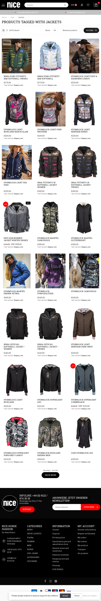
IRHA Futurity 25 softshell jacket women (47, 184)
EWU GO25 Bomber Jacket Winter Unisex (16, 239)
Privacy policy (58, 537)
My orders (82, 537)
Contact (55, 529)
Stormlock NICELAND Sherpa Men (48, 454)
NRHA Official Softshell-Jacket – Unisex (48, 346)
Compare (82, 549)
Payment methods (60, 555)
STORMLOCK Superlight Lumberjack (83, 401)
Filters (90, 30)
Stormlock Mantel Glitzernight (82, 239)
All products (83, 553)
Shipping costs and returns (60, 560)
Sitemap (56, 565)
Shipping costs (18, 85)
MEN (29, 545)
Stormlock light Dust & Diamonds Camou (84, 77)
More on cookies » (90, 596)
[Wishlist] (88, 4)
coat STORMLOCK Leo (82, 453)
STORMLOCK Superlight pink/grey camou (16, 454)
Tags (12, 17)
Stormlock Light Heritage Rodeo (80, 130)
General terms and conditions (60, 549)
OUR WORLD (57, 569)
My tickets (82, 541)
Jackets (21, 17)
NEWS (30, 529)
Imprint (56, 533)
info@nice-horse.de (12, 559)
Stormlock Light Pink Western (49, 130)
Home (4, 17)
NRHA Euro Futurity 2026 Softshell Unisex (16, 77)
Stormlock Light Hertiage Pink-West (82, 345)
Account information (87, 529)
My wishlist (83, 545)
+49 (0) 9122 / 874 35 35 (14, 550)
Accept (65, 595)
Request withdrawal (86, 533)
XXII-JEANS (32, 553)
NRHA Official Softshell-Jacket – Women (14, 346)
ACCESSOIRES (33, 557)
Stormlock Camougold (83, 291)
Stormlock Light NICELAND (13, 401)
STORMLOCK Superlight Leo (49, 401)
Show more (50, 475)
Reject (77, 595)
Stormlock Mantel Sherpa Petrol (14, 292)
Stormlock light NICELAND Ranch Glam (16, 130)
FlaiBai (30, 537)
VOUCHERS (32, 561)
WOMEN (30, 541)
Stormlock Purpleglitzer (45, 292)
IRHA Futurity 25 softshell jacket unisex (81, 184)
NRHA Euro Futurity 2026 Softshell (48, 77)
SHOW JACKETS (34, 533)
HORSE (30, 549)
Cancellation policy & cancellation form (61, 542)
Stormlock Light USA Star (15, 183)
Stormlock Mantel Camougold (48, 239)
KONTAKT (27, 509)
